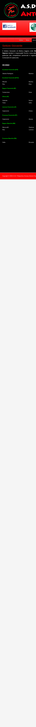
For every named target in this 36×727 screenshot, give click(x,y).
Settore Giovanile (12, 45)
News (28, 40)
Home (21, 40)
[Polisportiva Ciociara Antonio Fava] (9, 26)
